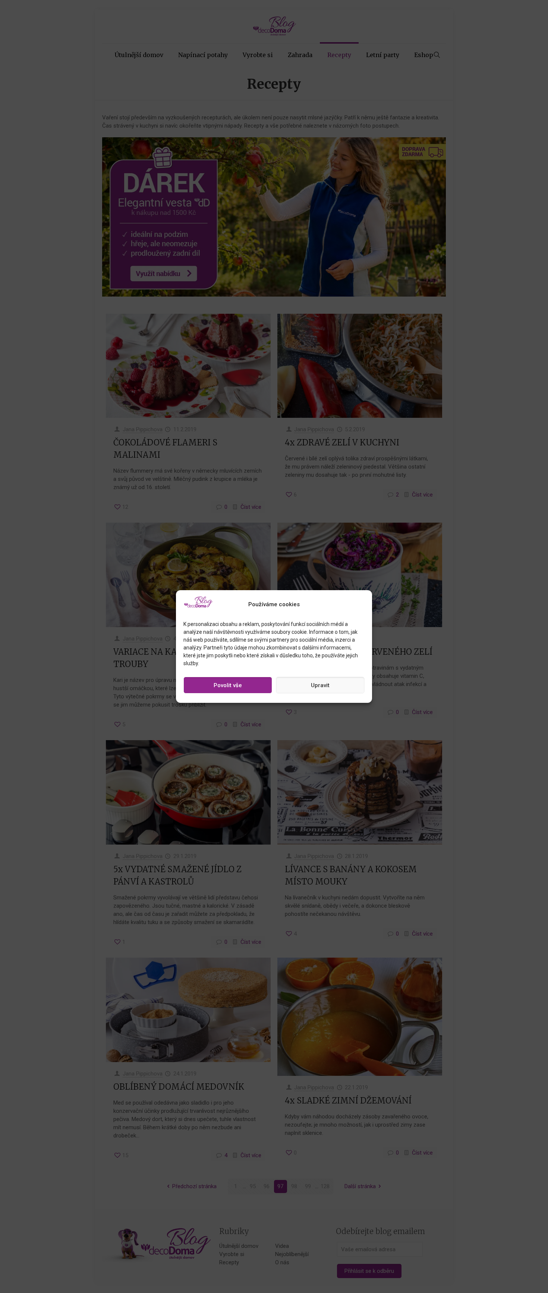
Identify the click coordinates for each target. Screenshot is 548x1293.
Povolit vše (228, 685)
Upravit (320, 685)
